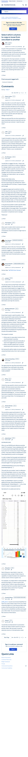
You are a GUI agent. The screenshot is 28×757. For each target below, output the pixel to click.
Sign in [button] (13, 28)
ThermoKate (8, 222)
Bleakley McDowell (9, 308)
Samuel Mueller (9, 263)
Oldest (7, 89)
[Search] (23, 5)
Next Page (6, 637)
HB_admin (7, 568)
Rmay (6, 379)
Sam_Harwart (8, 240)
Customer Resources (6, 659)
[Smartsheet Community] (9, 5)
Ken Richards (8, 157)
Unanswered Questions (14, 666)
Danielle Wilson (9, 597)
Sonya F (7, 620)
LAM (6, 131)
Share (3, 75)
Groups (3, 664)
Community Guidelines (6, 668)
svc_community (19, 46)
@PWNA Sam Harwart (15, 270)
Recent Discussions (6, 657)
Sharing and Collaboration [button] (7, 82)
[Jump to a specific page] (25, 93)
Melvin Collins (8, 96)
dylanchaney (8, 438)
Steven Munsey (8, 405)
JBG (6, 43)
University (19, 1)
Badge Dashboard (5, 661)
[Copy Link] (24, 46)
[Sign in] (25, 5)
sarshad (7, 278)
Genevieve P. (18, 100)
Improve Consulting (9, 359)
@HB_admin (4, 602)
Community (4, 1)
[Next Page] (23, 93)
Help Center (12, 1)
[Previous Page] (19, 93)
